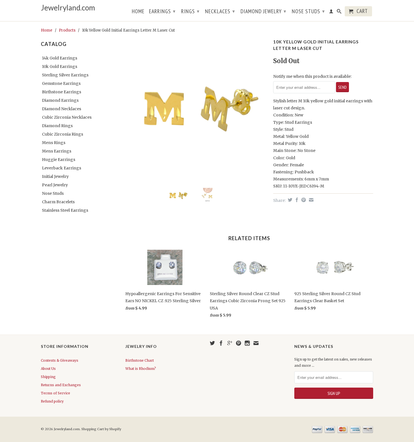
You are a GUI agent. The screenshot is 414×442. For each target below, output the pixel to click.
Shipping (48, 377)
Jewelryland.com (68, 7)
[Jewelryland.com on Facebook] (221, 343)
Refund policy (52, 401)
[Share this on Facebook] (296, 200)
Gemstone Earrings (61, 83)
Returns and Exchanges (61, 385)
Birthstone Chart (139, 360)
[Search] (339, 12)
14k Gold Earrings (59, 58)
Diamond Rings (57, 125)
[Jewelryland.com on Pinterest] (238, 343)
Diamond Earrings (60, 100)
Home (138, 12)
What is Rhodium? (140, 368)
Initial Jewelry (55, 176)
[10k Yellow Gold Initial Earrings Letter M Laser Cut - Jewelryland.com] (196, 108)
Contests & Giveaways (59, 360)
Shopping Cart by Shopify (101, 429)
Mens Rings (53, 142)
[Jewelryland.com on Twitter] (212, 343)
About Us (48, 368)
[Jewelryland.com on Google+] (229, 343)
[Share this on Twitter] (289, 200)
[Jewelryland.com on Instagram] (247, 343)
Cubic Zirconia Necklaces (67, 117)
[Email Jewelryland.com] (256, 343)
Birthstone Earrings (61, 91)
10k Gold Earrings (59, 66)
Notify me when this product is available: (312, 76)
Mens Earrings (56, 151)
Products (67, 30)
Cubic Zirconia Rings (62, 134)
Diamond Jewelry (263, 11)
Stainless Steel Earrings (65, 210)
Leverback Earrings (61, 168)
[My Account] (331, 12)
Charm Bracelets (58, 201)
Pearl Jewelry (55, 184)
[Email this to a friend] (310, 200)
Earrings (162, 11)
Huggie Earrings (58, 159)
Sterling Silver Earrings (65, 75)
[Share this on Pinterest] (303, 200)
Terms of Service (55, 393)
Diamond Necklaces (61, 108)
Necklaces (220, 11)
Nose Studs (308, 11)
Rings (190, 11)
